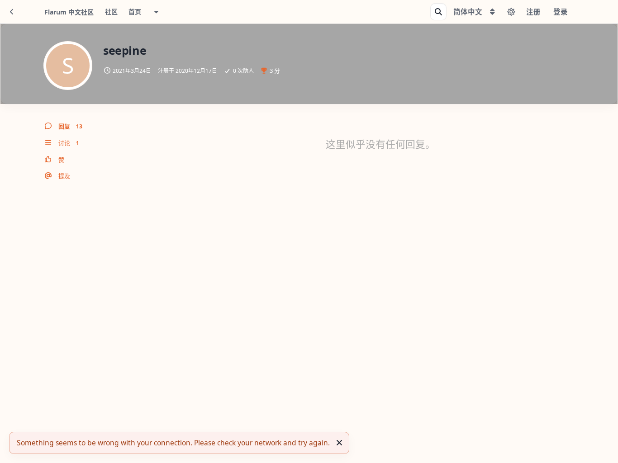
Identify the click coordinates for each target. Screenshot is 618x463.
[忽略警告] (339, 443)
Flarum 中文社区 (69, 12)
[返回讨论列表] (12, 12)
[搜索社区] (438, 11)
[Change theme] (511, 12)
